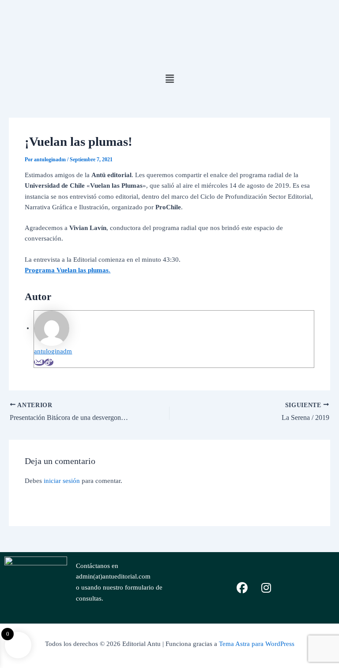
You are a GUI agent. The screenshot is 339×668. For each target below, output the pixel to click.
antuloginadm (53, 351)
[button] (169, 79)
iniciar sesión (62, 480)
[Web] (49, 362)
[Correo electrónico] (39, 362)
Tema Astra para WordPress (256, 643)
